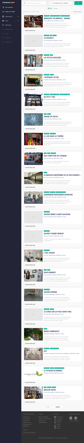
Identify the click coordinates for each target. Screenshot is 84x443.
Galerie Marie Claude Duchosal (57, 214)
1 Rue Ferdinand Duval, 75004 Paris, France (55, 216)
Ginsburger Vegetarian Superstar (58, 195)
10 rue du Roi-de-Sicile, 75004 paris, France (55, 99)
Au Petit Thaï (49, 97)
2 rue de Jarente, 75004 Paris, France (54, 236)
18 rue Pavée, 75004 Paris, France (53, 119)
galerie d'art (46, 211)
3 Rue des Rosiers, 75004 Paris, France (54, 138)
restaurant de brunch (54, 15)
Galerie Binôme (50, 292)
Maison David (50, 390)
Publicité (25, 426)
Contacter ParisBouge (29, 432)
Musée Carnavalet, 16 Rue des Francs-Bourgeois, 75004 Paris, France (62, 353)
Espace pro (26, 417)
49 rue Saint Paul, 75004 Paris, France (54, 158)
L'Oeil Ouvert (49, 253)
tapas (51, 55)
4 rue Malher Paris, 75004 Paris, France (54, 21)
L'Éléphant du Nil (51, 77)
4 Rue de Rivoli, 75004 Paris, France (53, 40)
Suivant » (58, 407)
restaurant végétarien (60, 192)
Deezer (58, 428)
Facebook (59, 420)
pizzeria (51, 309)
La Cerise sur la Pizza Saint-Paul (58, 312)
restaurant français (54, 348)
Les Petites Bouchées (52, 57)
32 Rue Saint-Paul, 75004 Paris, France (54, 314)
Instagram (59, 419)
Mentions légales (43, 417)
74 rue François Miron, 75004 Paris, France (55, 255)
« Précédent (47, 407)
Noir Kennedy (50, 272)
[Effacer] (70, 3)
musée (45, 172)
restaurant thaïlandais (64, 94)
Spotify (58, 426)
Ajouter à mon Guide (30, 30)
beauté (49, 113)
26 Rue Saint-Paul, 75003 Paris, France (54, 373)
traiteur (54, 387)
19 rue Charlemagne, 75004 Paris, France (55, 294)
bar (51, 35)
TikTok (58, 424)
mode (49, 153)
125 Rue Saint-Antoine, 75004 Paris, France (55, 79)
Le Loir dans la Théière (53, 136)
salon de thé (52, 133)
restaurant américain (65, 15)
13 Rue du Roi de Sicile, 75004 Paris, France (55, 197)
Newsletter (59, 417)
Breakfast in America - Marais (57, 18)
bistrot (54, 35)
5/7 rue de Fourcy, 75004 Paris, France (54, 177)
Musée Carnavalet (51, 331)
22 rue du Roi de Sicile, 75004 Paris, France (55, 275)
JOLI (45, 351)
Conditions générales (45, 419)
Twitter (58, 422)
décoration (53, 153)
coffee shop (52, 192)
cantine (51, 368)
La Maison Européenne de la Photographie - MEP (62, 175)
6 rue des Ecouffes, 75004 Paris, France (54, 392)
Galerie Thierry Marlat (54, 233)
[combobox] (36, 3)
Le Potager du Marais (53, 371)
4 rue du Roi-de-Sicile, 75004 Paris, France (55, 60)
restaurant (46, 15)
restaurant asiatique (54, 94)
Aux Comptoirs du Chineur (55, 156)
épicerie (49, 387)
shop (45, 113)
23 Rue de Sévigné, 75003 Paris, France (54, 334)
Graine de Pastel (51, 116)
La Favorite (49, 38)
